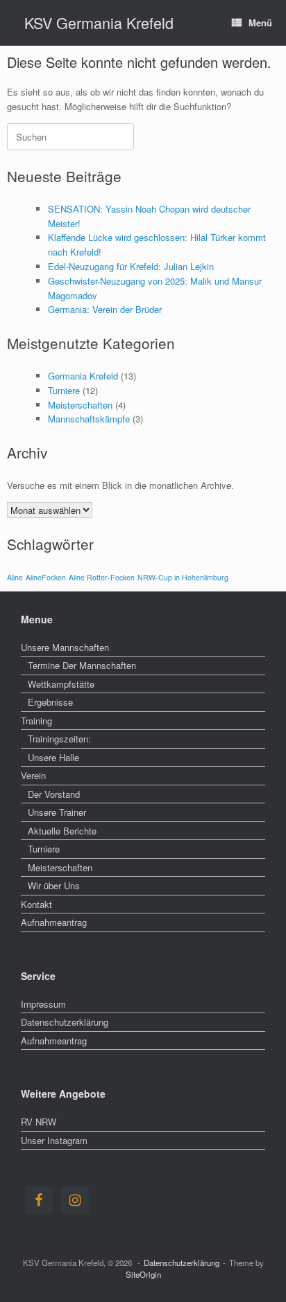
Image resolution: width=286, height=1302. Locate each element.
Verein (33, 775)
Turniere (64, 390)
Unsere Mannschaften (65, 647)
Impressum (43, 1003)
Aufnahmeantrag (54, 922)
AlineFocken (46, 577)
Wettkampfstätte (61, 683)
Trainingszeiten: (59, 738)
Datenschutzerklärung (64, 1021)
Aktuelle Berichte (62, 830)
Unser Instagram (54, 1140)
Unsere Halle (53, 757)
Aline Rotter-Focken (102, 577)
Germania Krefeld (83, 375)
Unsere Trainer (57, 812)
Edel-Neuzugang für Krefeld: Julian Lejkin (131, 266)
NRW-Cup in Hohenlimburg (182, 577)
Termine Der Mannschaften (82, 665)
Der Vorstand (54, 794)
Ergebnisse (50, 701)
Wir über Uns (54, 885)
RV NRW (38, 1121)
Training (36, 720)
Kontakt (36, 904)
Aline (15, 577)
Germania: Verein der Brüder (105, 309)
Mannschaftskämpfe (89, 418)
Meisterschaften (80, 404)
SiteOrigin (143, 1274)
